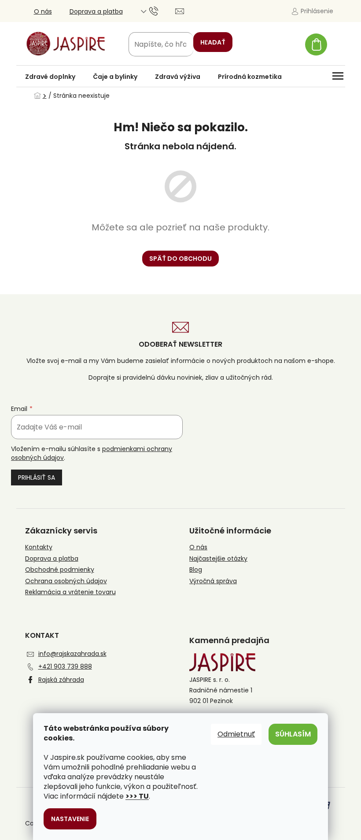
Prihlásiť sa (36, 477)
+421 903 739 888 (65, 666)
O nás (43, 11)
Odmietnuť (236, 734)
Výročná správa (213, 581)
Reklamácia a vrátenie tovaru (70, 592)
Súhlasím (293, 734)
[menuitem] (50, 77)
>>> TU (137, 796)
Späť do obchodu (180, 258)
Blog (195, 570)
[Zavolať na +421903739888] (162, 10)
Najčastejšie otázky (218, 559)
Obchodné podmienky (59, 570)
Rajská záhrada (61, 679)
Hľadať (212, 42)
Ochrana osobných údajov (66, 581)
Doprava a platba (96, 11)
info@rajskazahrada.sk (72, 653)
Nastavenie (70, 818)
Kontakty (38, 547)
